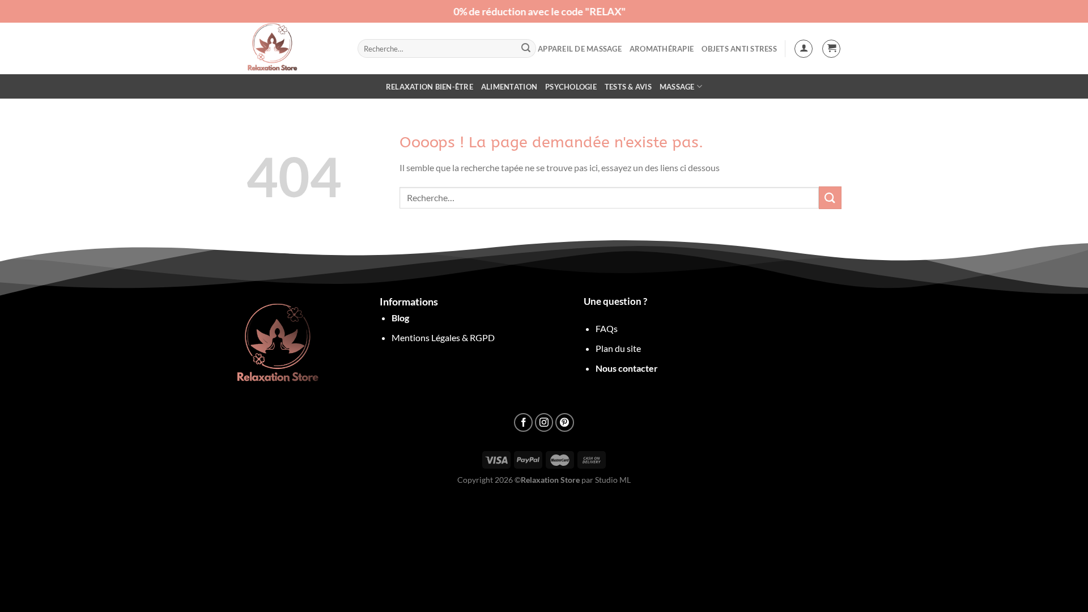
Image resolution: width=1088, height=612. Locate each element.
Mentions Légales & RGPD (443, 337)
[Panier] (831, 49)
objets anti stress (739, 48)
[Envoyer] (526, 48)
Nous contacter (627, 368)
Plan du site (618, 348)
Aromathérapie (662, 48)
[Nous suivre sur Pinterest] (564, 422)
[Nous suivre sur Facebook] (523, 422)
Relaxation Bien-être (429, 86)
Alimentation (509, 86)
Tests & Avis (628, 86)
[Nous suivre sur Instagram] (544, 422)
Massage (677, 86)
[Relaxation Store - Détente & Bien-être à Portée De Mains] (293, 48)
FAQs (607, 328)
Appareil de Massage (580, 48)
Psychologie (571, 86)
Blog (400, 317)
